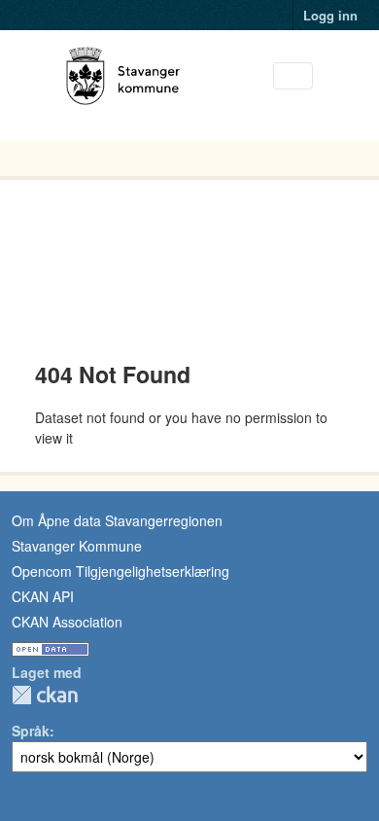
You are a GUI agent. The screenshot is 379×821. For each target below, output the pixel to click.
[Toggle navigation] (293, 76)
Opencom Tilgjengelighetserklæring (120, 571)
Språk (31, 730)
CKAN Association (67, 621)
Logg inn (330, 15)
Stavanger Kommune (77, 545)
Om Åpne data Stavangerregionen (117, 520)
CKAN (45, 695)
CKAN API (43, 596)
